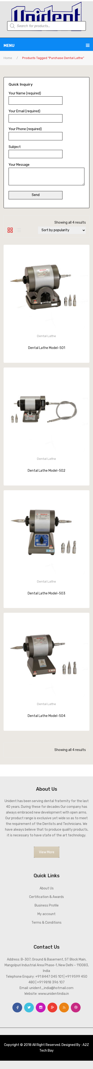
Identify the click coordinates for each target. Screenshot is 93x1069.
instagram (41, 1007)
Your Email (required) (24, 111)
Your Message (19, 165)
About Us (47, 888)
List (18, 230)
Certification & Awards (46, 897)
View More (46, 852)
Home (8, 58)
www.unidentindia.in (53, 994)
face (17, 1007)
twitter (29, 1007)
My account (46, 914)
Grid (10, 230)
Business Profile (47, 905)
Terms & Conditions (46, 923)
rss (64, 1007)
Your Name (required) (25, 93)
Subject (15, 147)
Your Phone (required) (25, 129)
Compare (65, 355)
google (52, 1007)
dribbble (76, 1007)
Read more (46, 355)
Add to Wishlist (28, 355)
